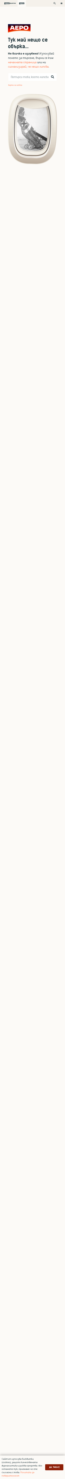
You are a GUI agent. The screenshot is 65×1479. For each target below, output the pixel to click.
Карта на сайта (15, 85)
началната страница (22, 62)
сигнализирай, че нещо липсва (28, 66)
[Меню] (61, 3)
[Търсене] (52, 77)
